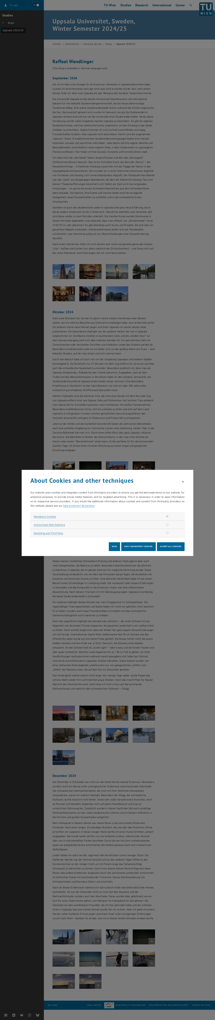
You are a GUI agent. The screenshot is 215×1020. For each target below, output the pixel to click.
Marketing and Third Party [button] (48, 533)
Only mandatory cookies (138, 546)
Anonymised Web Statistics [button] (49, 524)
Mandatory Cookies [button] (45, 516)
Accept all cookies (171, 546)
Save (114, 546)
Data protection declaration (79, 505)
